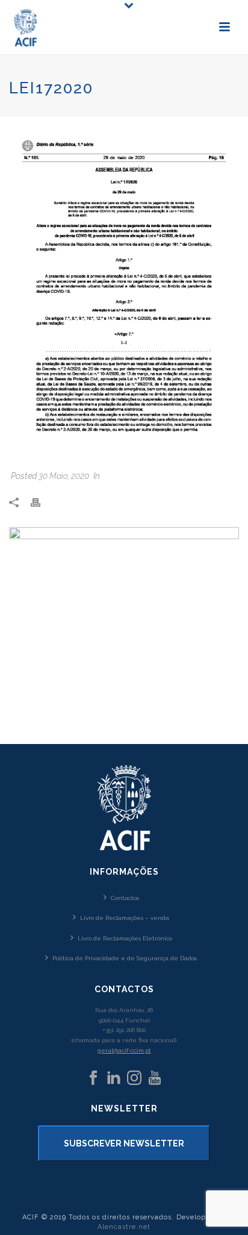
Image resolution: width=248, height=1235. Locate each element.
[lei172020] (124, 294)
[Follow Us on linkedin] (114, 1078)
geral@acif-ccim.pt (124, 1050)
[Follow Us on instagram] (134, 1078)
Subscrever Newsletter (124, 1143)
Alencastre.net (124, 1227)
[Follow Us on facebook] (93, 1078)
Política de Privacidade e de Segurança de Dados (124, 958)
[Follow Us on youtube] (154, 1078)
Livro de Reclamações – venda (124, 918)
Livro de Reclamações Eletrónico (125, 938)
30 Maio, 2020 (64, 476)
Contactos (125, 898)
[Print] (41, 502)
